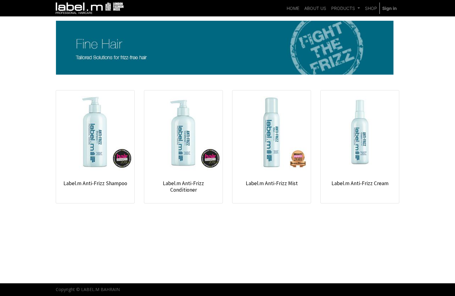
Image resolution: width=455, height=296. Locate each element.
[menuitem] (293, 8)
